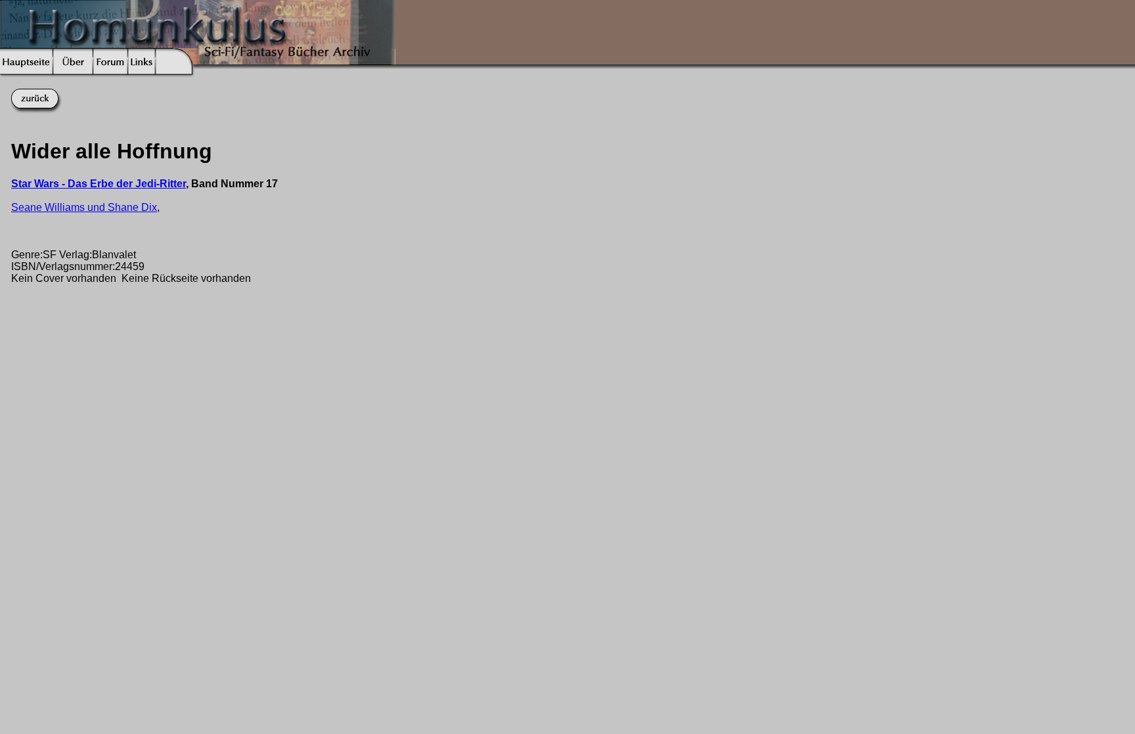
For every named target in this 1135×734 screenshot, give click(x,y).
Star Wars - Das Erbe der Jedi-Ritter (98, 183)
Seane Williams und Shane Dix (84, 207)
